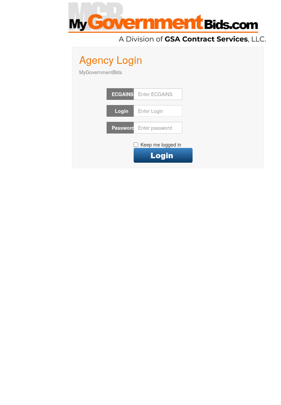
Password (123, 127)
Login (122, 110)
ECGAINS (122, 94)
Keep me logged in (160, 144)
